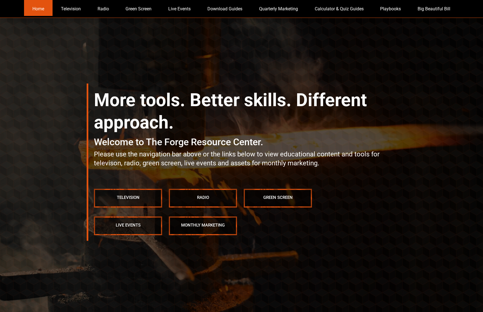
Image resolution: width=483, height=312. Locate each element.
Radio (103, 8)
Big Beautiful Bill (434, 8)
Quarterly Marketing (278, 8)
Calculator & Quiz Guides (339, 8)
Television (71, 8)
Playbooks (390, 8)
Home (38, 8)
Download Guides (224, 8)
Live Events (180, 8)
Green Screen (139, 8)
